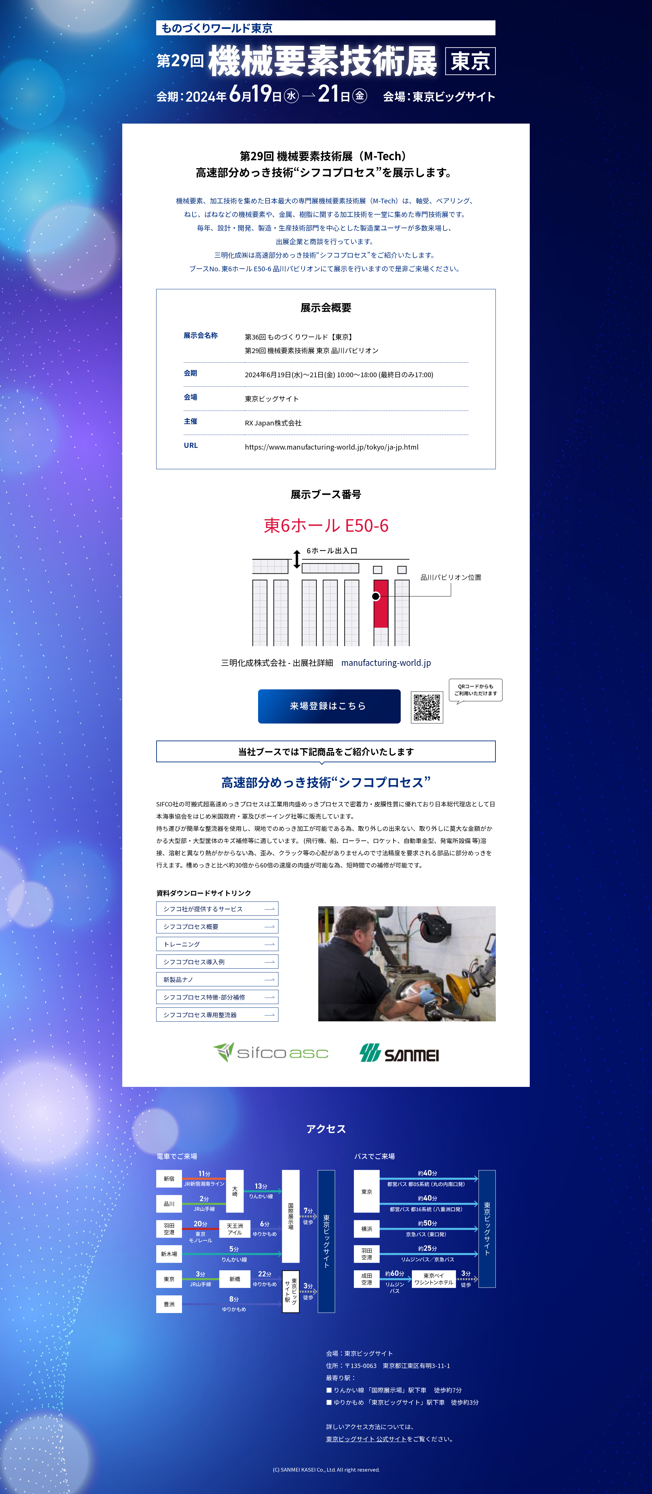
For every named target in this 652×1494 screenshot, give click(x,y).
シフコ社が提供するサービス (203, 908)
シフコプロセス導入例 (193, 961)
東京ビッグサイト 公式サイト (366, 1438)
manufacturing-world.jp (386, 662)
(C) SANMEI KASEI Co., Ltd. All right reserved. (326, 1469)
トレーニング (181, 944)
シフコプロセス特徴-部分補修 (204, 996)
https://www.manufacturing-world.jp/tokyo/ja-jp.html (332, 447)
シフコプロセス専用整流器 (200, 1014)
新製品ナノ (178, 979)
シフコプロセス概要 (190, 926)
